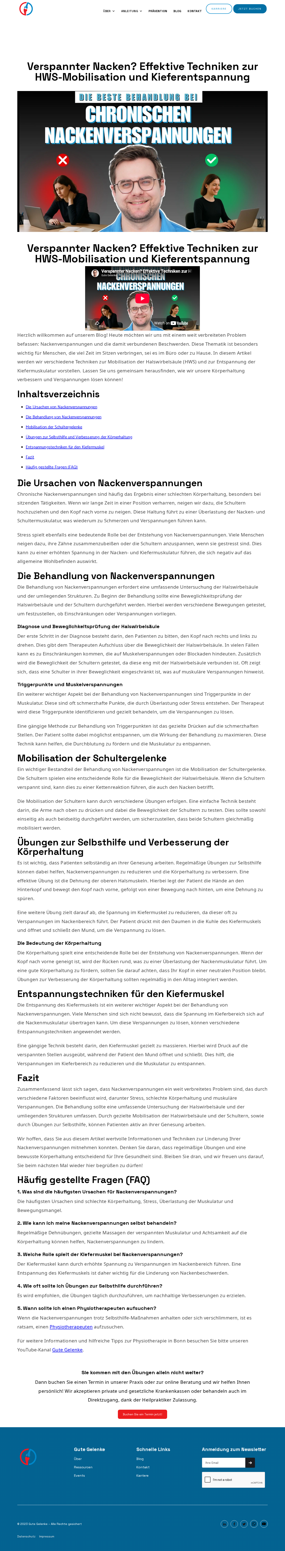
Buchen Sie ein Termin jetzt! (142, 1414)
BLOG (177, 11)
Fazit (30, 457)
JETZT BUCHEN (249, 8)
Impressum (46, 1536)
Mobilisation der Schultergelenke (54, 427)
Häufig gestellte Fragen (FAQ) (52, 467)
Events (79, 1476)
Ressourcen (83, 1467)
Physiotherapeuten (71, 1326)
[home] (26, 9)
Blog (140, 1459)
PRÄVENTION (158, 11)
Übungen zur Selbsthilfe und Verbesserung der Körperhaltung (79, 437)
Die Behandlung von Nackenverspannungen (63, 417)
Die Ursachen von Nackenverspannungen (61, 407)
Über (78, 1459)
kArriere (219, 8)
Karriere (142, 1476)
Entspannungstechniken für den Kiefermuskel (65, 447)
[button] (109, 11)
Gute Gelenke (67, 1349)
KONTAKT (195, 11)
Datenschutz (26, 1536)
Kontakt (143, 1467)
